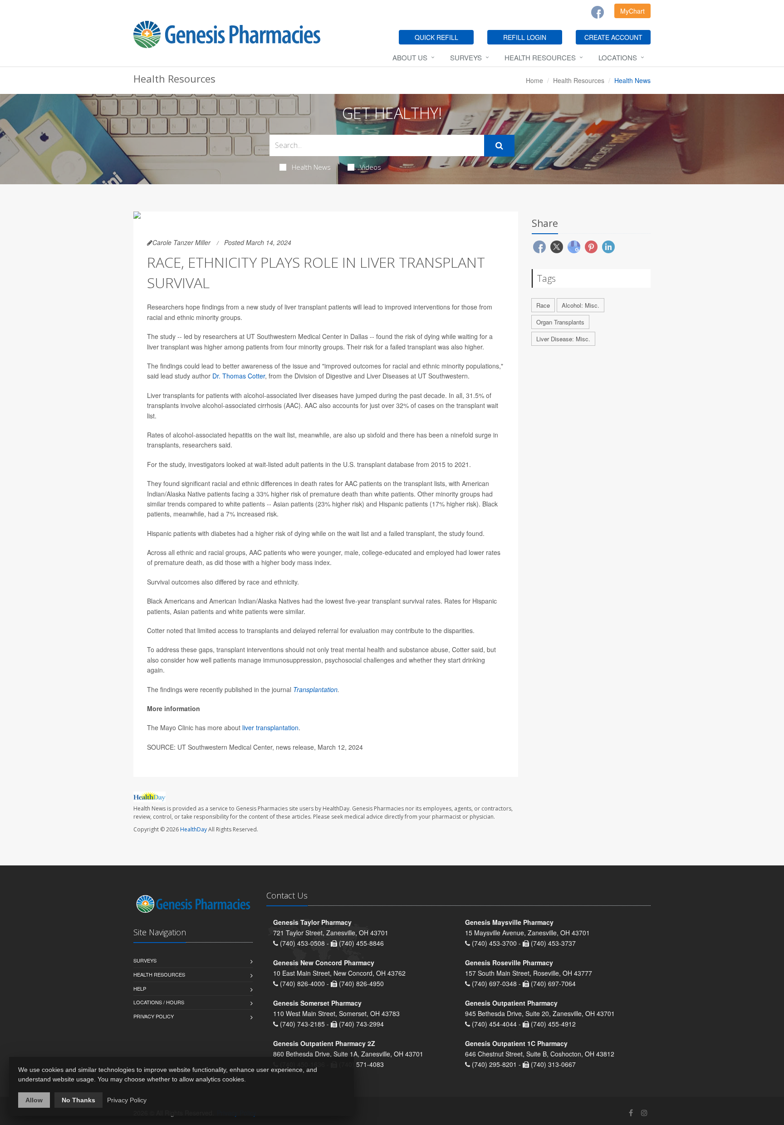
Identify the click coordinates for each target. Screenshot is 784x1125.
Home (534, 80)
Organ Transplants (560, 322)
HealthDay (193, 829)
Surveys (466, 57)
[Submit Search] (499, 146)
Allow (34, 1100)
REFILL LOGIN (524, 37)
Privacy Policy (153, 1016)
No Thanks (78, 1100)
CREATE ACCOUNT (613, 37)
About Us (409, 57)
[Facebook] (597, 12)
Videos (370, 167)
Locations (617, 57)
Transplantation (315, 689)
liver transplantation (270, 727)
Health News (311, 167)
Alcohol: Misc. (580, 305)
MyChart (632, 10)
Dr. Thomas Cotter (238, 375)
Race (543, 305)
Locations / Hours (158, 1002)
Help (139, 988)
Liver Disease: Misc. (563, 338)
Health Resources (540, 57)
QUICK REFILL (436, 37)
